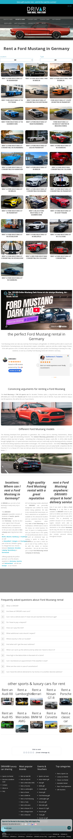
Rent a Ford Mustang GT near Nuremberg (36, 123)
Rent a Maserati (25, 815)
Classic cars (45, 19)
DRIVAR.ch (64, 834)
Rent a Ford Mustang (27, 799)
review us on (14, 370)
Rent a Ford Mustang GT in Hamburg (60, 147)
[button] (4, 835)
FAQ (3, 791)
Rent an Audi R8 (25, 776)
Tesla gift (42, 815)
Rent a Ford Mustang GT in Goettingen (60, 212)
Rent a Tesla (24, 802)
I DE (70, 6)
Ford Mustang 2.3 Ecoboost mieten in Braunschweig (61, 124)
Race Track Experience (64, 786)
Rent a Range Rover (27, 811)
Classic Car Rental (62, 780)
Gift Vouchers (61, 790)
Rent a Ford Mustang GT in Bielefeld (36, 235)
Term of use (61, 836)
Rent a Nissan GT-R (27, 808)
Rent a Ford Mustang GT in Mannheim (12, 79)
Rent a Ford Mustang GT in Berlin (36, 168)
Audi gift (41, 783)
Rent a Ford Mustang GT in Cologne (60, 235)
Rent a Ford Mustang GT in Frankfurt (12, 212)
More (44, 23)
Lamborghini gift (44, 799)
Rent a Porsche (25, 786)
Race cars (8, 23)
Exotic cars (8, 19)
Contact (4, 785)
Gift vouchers (19, 23)
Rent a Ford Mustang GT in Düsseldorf (12, 235)
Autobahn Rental (62, 783)
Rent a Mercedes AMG (28, 783)
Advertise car (33, 23)
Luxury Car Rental (62, 777)
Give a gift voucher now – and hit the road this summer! (36, 2)
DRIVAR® (12, 359)
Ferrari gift (42, 792)
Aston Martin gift (44, 779)
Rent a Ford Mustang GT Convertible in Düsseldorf (12, 257)
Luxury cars (32, 19)
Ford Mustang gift (44, 795)
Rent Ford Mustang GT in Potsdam (12, 101)
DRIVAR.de (56, 834)
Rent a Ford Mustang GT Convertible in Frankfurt (61, 190)
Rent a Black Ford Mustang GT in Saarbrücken (36, 213)
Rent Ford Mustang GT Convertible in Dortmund (36, 101)
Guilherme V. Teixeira (54, 357)
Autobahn (56, 19)
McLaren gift (43, 802)
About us (5, 788)
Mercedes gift (43, 805)
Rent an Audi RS (25, 779)
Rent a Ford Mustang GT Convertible (60, 257)
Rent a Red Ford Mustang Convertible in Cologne (36, 257)
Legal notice (52, 836)
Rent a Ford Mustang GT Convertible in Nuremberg (12, 147)
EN (68, 6)
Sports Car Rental (7, 776)
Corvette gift (43, 789)
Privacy (68, 836)
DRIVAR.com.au (39, 836)
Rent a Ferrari (25, 792)
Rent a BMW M (25, 795)
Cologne (15, 541)
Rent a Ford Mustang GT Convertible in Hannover (12, 168)
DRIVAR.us (13, 836)
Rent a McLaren (25, 805)
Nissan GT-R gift (44, 808)
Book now (8, 828)
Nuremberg (11, 550)
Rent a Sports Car (62, 773)
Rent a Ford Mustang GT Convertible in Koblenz (36, 190)
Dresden (18, 548)
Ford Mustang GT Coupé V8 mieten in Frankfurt (61, 101)
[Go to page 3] (56, 377)
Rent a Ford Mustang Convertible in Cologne (61, 168)
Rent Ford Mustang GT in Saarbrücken (12, 123)
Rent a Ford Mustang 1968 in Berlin (36, 79)
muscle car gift (43, 818)
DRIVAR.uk (21, 836)
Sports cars (20, 19)
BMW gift (42, 786)
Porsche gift (42, 811)
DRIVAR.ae (29, 836)
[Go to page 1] (53, 377)
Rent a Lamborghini (27, 789)
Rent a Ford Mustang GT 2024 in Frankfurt (36, 147)
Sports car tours (44, 776)
